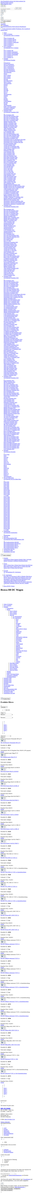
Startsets (16, 559)
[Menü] (3, 6)
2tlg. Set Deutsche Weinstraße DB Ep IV (10, 742)
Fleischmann (18, 579)
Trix (10, 576)
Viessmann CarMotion (12, 561)
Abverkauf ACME (8, 692)
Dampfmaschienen (23, 561)
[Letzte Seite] (4, 733)
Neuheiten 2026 (7, 678)
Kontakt (6, 1129)
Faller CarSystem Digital (13, 674)
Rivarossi (13, 576)
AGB (5, 1128)
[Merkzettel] (1, 16)
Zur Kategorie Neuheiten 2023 (11, 378)
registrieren (5, 25)
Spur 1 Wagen (14, 565)
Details (2, 751)
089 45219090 (5, 1108)
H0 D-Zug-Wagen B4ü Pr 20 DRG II (10, 785)
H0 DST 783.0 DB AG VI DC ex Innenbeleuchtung (13, 872)
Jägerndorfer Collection (9, 579)
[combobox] (8, 9)
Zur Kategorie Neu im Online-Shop (12, 479)
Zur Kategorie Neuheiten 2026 (11, 112)
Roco (5, 576)
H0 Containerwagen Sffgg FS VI (9, 757)
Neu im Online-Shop (9, 685)
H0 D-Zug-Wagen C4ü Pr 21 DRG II (10, 829)
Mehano (13, 582)
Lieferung (6, 1149)
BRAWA (8, 710)
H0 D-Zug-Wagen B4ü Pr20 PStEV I (10, 800)
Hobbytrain (18, 577)
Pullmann (23, 577)
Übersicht (3, 26)
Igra (21, 583)
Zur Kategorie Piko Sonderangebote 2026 (14, 539)
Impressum (6, 1130)
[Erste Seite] (4, 722)
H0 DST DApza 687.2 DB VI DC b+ (10, 915)
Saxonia (19, 580)
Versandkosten (26, 1179)
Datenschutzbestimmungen (15, 1175)
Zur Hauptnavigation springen (13, 2)
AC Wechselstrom (8, 572)
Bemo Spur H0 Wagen (20, 582)
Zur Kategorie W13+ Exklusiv (11, 47)
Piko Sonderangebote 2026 (10, 689)
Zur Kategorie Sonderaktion (10, 532)
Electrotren (24, 579)
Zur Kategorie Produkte (9, 60)
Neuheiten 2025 (7, 679)
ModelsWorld (7, 582)
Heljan (8, 580)
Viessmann (12, 583)
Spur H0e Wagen (14, 667)
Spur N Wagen (11, 568)
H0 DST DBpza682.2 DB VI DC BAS (10, 1044)
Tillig (27, 576)
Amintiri (26, 583)
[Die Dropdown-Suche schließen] (20, 8)
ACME (18, 576)
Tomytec (17, 583)
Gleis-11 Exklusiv (8, 604)
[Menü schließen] (4, 37)
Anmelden (3, 24)
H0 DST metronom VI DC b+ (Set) (9, 1059)
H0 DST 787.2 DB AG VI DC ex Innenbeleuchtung (13, 901)
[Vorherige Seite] (4, 723)
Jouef (27, 577)
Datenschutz (7, 1132)
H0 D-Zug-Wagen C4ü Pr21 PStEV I (10, 843)
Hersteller (6, 683)
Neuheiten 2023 (7, 682)
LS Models (23, 576)
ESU (23, 583)
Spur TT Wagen (21, 566)
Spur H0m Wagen (14, 663)
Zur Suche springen (18, 1)
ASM (5, 583)
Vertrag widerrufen (5, 1122)
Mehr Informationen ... (20, 1187)
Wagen (12, 559)
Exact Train (19, 641)
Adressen (17, 26)
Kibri (8, 583)
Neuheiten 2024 (7, 681)
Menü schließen (6, 21)
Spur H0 (28, 565)
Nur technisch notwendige (7, 1188)
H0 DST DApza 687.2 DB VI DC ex (10, 929)
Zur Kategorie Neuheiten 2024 (11, 278)
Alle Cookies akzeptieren (6, 1190)
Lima (29, 577)
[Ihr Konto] (2, 18)
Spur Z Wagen (13, 566)
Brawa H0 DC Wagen (21, 629)
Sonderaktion (7, 686)
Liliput (13, 577)
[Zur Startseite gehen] (6, 4)
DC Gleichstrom (17, 572)
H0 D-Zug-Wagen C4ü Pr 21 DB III (9, 814)
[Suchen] (16, 8)
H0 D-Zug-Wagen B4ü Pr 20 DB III (9, 771)
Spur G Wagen (7, 565)
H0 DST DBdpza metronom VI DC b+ (10, 944)
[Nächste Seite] (4, 732)
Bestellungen (23, 26)
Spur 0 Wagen (22, 565)
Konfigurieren (17, 1188)
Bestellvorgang (7, 1151)
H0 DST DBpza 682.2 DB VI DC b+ (10, 1030)
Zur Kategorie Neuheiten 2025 (11, 206)
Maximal (7, 717)
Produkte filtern (6, 698)
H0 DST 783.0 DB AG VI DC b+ (9, 857)
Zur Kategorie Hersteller (10, 451)
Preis (2, 713)
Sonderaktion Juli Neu (9, 690)
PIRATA (23, 580)
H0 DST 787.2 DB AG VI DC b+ (9, 886)
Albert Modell (13, 580)
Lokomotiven (7, 559)
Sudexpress (29, 582)
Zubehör (20, 559)
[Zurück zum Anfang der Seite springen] (2, 1184)
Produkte (6, 607)
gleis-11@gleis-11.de (10, 1119)
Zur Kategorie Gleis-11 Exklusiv (11, 35)
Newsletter (6, 1135)
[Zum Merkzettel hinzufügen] (3, 741)
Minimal (7, 714)
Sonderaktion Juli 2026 (9, 693)
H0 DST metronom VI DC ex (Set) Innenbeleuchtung (14, 1073)
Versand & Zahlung (8, 1152)
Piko (8, 576)
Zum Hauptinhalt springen (7, 1)
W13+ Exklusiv (7, 605)
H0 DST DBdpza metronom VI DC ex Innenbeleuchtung (15, 987)
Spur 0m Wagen (19, 568)
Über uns (6, 687)
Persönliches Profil (10, 26)
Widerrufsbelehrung (8, 1133)
